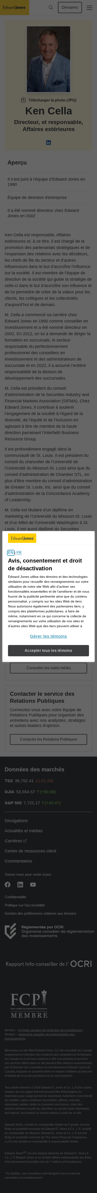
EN (10, 553)
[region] (48, 596)
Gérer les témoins (48, 636)
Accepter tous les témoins (48, 651)
